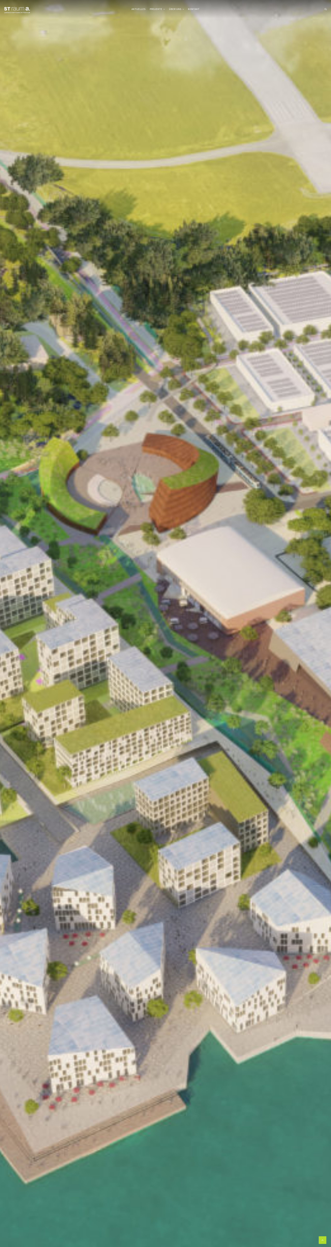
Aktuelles (138, 9)
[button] (326, 9)
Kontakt (194, 9)
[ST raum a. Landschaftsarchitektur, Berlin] (17, 10)
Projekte (156, 9)
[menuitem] (138, 9)
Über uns (175, 9)
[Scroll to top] (322, 1239)
